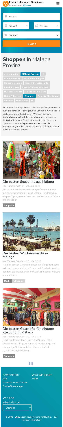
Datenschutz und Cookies (15, 382)
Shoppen (29, 96)
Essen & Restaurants (36, 82)
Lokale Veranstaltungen (35, 87)
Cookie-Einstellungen (13, 386)
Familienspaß (11, 87)
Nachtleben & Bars (35, 91)
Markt (7, 280)
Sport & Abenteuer (48, 96)
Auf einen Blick (12, 78)
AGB (5, 378)
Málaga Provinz (30, 74)
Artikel (34, 378)
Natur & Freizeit (12, 96)
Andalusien (12, 74)
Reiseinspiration (13, 82)
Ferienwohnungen (34, 78)
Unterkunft (22, 100)
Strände (8, 100)
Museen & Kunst (13, 91)
